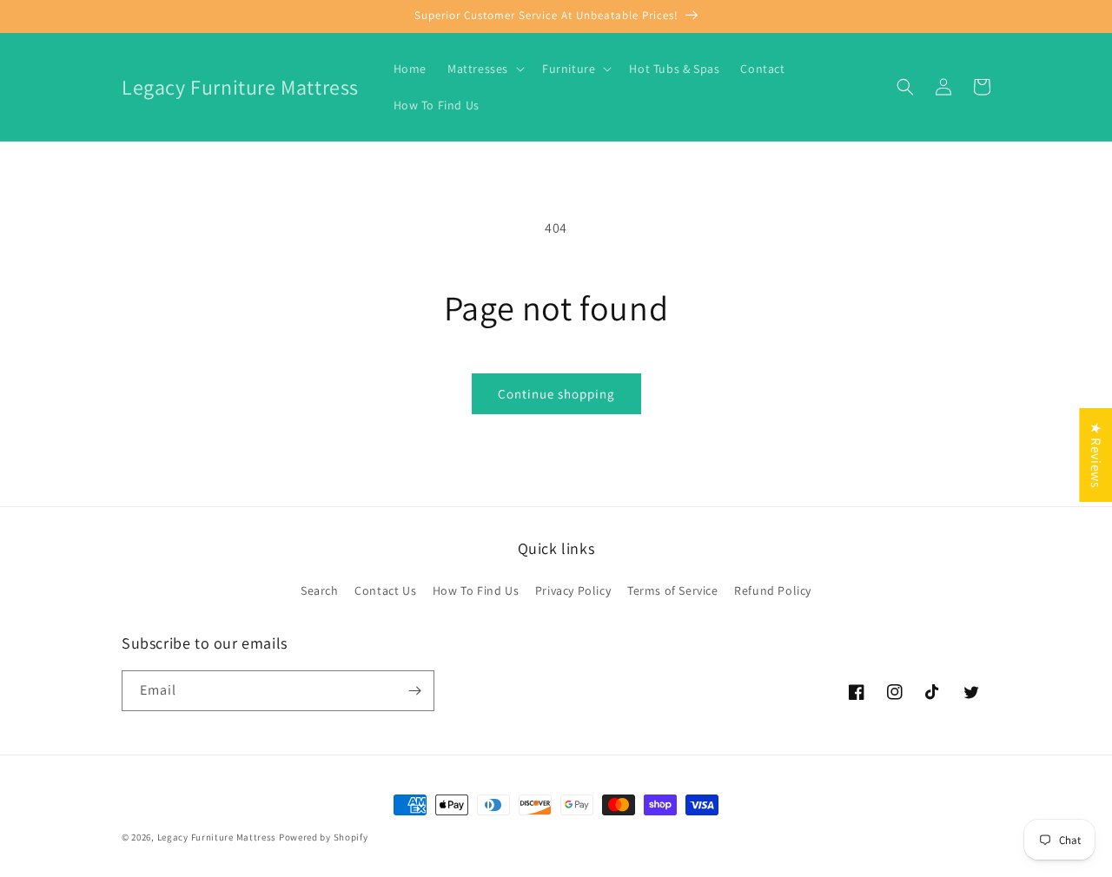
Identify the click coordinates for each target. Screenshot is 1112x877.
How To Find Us (476, 590)
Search (320, 590)
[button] (484, 68)
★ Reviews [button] (1096, 455)
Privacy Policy (573, 590)
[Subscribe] (414, 690)
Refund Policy (772, 590)
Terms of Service (672, 590)
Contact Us (385, 590)
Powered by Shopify (323, 837)
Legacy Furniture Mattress (217, 837)
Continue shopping (556, 394)
